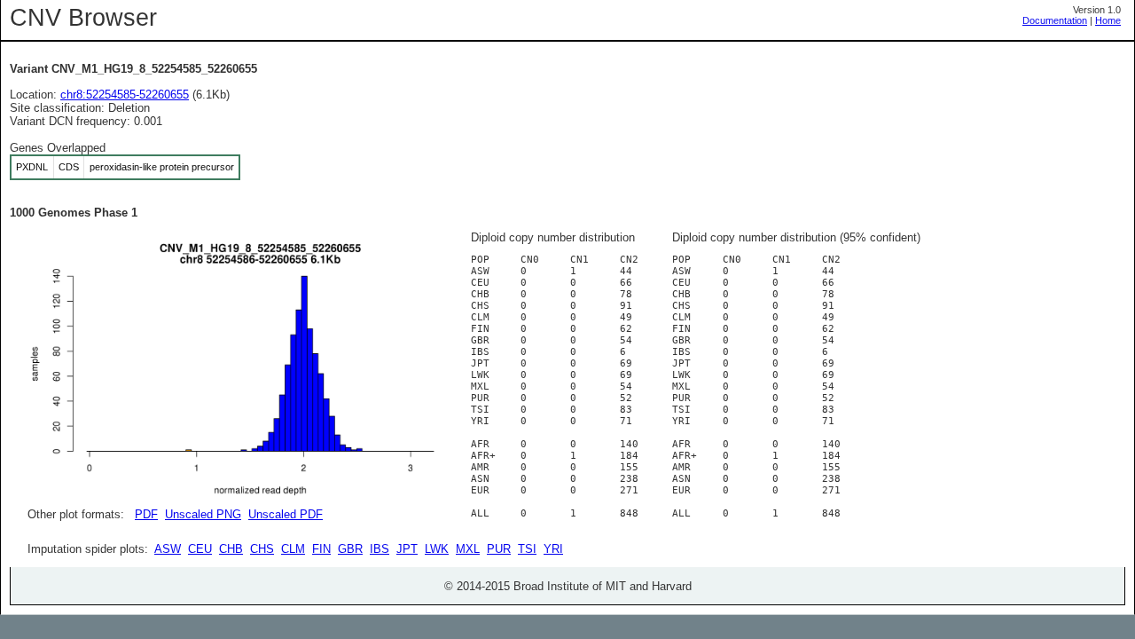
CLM (293, 549)
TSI (527, 549)
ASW (167, 549)
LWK (437, 549)
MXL (468, 549)
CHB (231, 549)
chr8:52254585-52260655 (124, 94)
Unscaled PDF (285, 514)
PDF (146, 514)
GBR (350, 549)
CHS (262, 549)
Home (1108, 20)
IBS (379, 549)
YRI (553, 549)
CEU (200, 549)
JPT (407, 549)
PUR (499, 549)
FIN (321, 549)
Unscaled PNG (203, 514)
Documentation (1054, 20)
